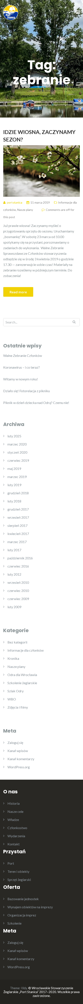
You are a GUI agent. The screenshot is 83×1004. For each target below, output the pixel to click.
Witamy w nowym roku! (20, 379)
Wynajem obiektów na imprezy (30, 907)
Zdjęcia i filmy (17, 707)
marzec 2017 (17, 542)
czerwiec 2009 (18, 599)
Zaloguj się (15, 742)
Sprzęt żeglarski (19, 879)
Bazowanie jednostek (23, 899)
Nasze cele (15, 811)
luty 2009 (14, 607)
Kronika (13, 658)
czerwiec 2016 (18, 566)
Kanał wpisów (17, 751)
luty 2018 (14, 501)
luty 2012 (14, 574)
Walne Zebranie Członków (22, 355)
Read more (18, 292)
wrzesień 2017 (18, 517)
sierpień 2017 (17, 525)
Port (10, 863)
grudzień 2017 (18, 509)
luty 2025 (14, 436)
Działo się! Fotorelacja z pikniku (26, 391)
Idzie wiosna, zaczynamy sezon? (39, 136)
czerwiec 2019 (18, 460)
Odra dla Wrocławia (22, 675)
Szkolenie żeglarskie (22, 683)
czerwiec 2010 (18, 590)
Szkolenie (14, 923)
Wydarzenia (16, 836)
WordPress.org (18, 767)
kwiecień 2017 (18, 534)
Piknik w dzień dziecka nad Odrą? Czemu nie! (36, 403)
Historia (13, 803)
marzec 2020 (17, 444)
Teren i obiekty (18, 871)
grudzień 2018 (18, 493)
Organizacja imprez (21, 915)
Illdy (24, 988)
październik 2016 (20, 558)
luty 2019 (14, 485)
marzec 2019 (17, 477)
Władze (13, 820)
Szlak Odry (15, 691)
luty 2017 (14, 550)
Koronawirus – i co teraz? (21, 367)
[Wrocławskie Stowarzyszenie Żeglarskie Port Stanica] (10, 12)
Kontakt (13, 844)
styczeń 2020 (17, 452)
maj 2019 (14, 468)
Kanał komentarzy (20, 759)
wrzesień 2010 (18, 582)
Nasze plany (25, 210)
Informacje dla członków (25, 650)
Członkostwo (17, 828)
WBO (11, 699)
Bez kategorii (17, 642)
